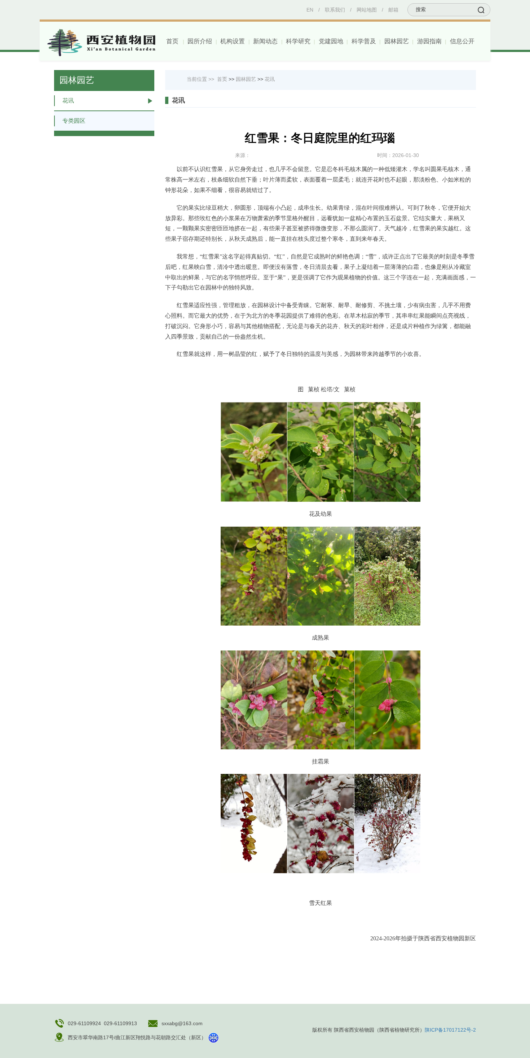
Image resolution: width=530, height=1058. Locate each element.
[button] (199, 41)
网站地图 (367, 10)
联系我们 (335, 10)
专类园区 (73, 121)
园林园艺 (246, 79)
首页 (172, 41)
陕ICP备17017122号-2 (450, 1030)
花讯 (68, 100)
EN (309, 10)
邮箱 (393, 10)
